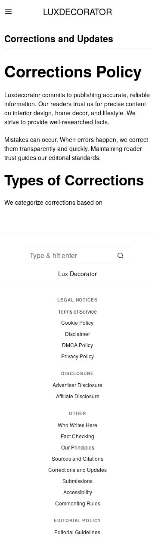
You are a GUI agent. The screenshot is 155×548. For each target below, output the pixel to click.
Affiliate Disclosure (77, 396)
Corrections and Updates (77, 469)
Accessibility (77, 492)
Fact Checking (77, 436)
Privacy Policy (77, 356)
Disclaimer (77, 333)
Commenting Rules (77, 503)
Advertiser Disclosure (77, 384)
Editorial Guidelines (77, 532)
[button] (120, 255)
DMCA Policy (77, 344)
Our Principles (77, 447)
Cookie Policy (77, 322)
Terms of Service (77, 311)
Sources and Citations (77, 458)
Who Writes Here (77, 424)
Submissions (77, 480)
